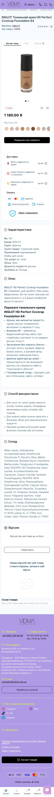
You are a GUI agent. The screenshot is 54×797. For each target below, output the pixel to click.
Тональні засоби (47, 9)
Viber (36, 709)
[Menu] (3, 4)
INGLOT (16, 26)
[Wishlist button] (41, 108)
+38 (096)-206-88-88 (12, 635)
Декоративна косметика (17, 9)
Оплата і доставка (11, 747)
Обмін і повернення (28, 213)
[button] (25, 101)
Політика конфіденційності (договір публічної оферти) (24, 742)
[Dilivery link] (45, 163)
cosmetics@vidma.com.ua (14, 682)
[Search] (45, 4)
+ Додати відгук (27, 550)
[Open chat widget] (47, 790)
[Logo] (14, 4)
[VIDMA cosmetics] (27, 622)
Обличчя (33, 9)
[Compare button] (47, 108)
